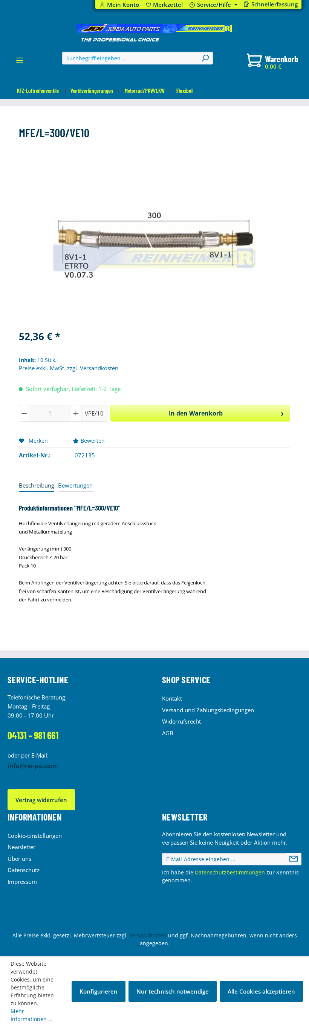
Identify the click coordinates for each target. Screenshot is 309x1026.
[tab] (36, 485)
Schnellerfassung (274, 4)
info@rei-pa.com (32, 766)
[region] (154, 242)
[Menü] (20, 62)
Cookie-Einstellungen (35, 835)
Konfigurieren (99, 991)
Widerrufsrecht (181, 721)
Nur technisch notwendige (172, 991)
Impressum (22, 881)
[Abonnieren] (293, 859)
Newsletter (21, 847)
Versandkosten (148, 935)
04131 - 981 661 (33, 735)
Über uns (19, 858)
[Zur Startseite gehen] (154, 33)
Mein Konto (123, 5)
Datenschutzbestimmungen (230, 872)
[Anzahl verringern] (24, 413)
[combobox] (130, 58)
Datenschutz (24, 870)
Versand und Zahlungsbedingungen (208, 710)
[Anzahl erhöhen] (76, 413)
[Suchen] (205, 58)
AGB (167, 733)
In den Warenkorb (196, 413)
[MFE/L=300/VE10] (154, 242)
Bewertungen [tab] (75, 485)
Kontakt (172, 698)
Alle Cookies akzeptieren (261, 991)
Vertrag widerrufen (41, 800)
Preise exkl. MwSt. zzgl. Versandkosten (68, 368)
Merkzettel (164, 5)
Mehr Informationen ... (32, 1015)
